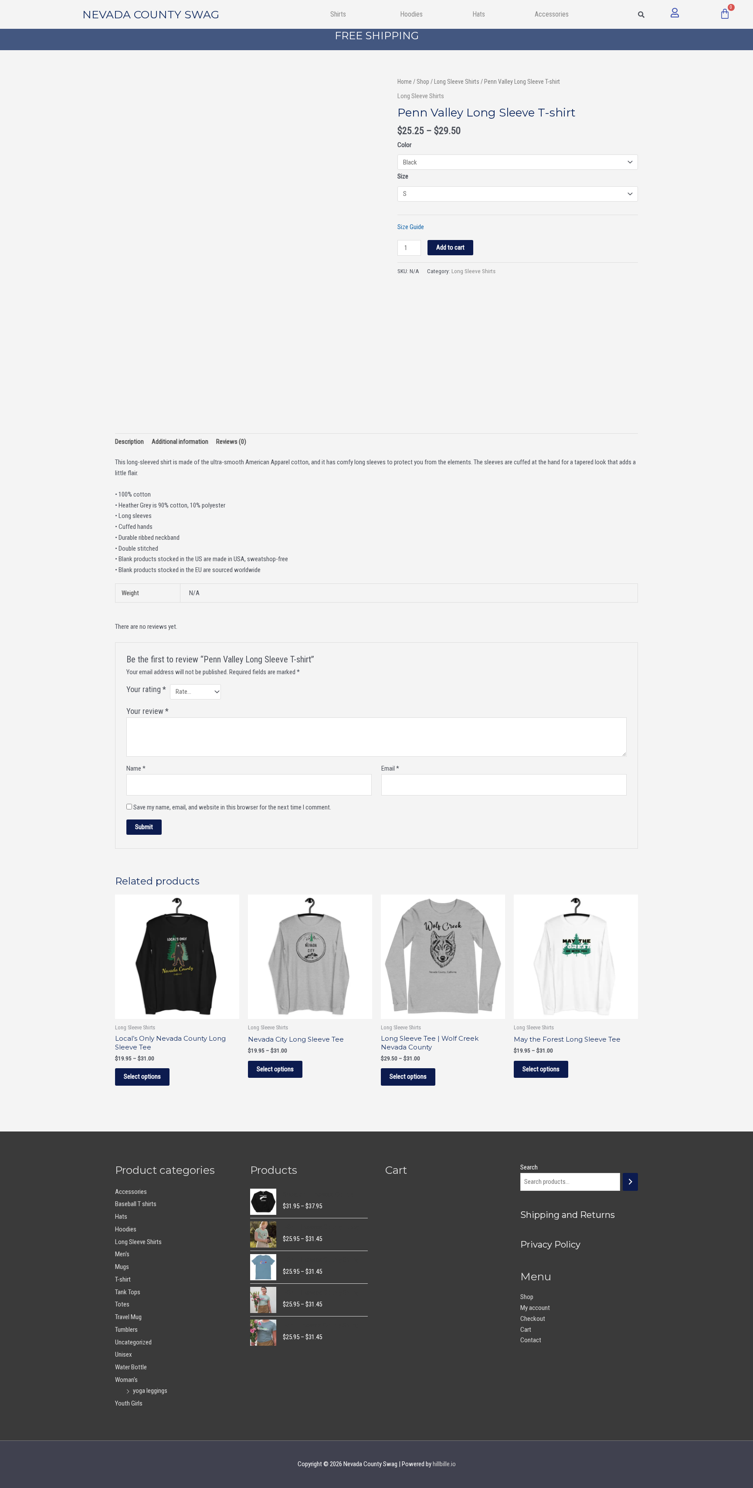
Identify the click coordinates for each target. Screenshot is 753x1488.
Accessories (131, 1192)
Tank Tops (127, 1292)
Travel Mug (128, 1317)
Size (402, 176)
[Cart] (724, 13)
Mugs (122, 1267)
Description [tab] (129, 442)
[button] (340, 14)
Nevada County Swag (150, 14)
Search (529, 1167)
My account (535, 1308)
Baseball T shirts (135, 1204)
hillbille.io (444, 1464)
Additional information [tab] (180, 442)
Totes (122, 1304)
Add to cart (450, 247)
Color (404, 145)
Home (404, 81)
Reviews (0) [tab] (231, 442)
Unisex (123, 1354)
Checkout (532, 1319)
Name (136, 768)
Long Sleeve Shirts (456, 81)
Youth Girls (128, 1403)
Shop (423, 81)
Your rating (146, 689)
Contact (530, 1340)
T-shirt (123, 1279)
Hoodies (411, 14)
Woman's (126, 1380)
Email (390, 768)
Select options (142, 1076)
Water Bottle (131, 1367)
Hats (478, 14)
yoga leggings (150, 1391)
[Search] (630, 1182)
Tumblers (126, 1330)
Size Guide (410, 227)
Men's (122, 1254)
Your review (147, 711)
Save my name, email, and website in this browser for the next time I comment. (232, 807)
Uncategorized (133, 1342)
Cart (525, 1330)
